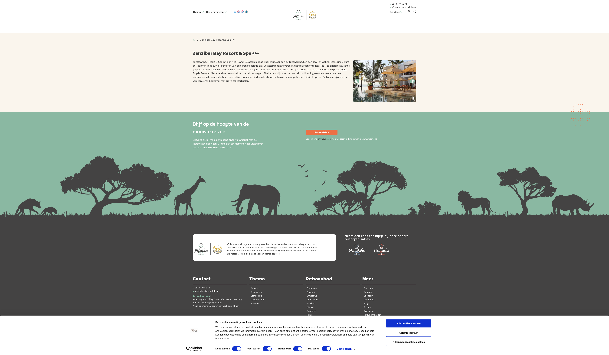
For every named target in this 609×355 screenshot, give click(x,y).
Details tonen (344, 348)
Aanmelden (321, 132)
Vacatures (369, 299)
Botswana (312, 288)
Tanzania (311, 311)
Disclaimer (369, 311)
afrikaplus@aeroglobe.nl (404, 7)
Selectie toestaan (408, 332)
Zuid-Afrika (312, 299)
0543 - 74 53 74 (399, 4)
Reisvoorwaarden (372, 314)
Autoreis (255, 288)
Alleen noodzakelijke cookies (409, 342)
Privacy (367, 307)
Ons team (368, 295)
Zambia (310, 303)
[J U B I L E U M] (304, 26)
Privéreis (255, 303)
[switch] (267, 348)
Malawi (310, 307)
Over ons (368, 288)
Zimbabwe (312, 295)
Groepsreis (256, 292)
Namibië (311, 292)
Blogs (367, 303)
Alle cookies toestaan (409, 323)
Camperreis (256, 295)
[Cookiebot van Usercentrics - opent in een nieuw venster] (194, 348)
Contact (368, 292)
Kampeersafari (258, 299)
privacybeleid (324, 139)
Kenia (310, 314)
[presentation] (356, 81)
